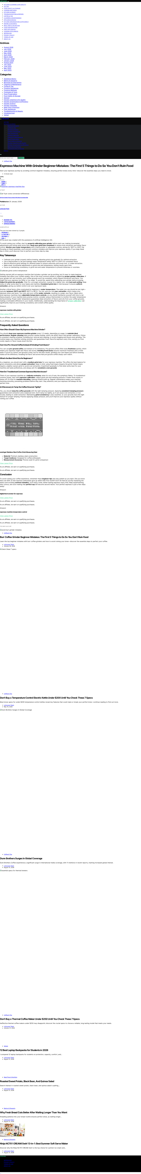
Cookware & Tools (10, 92)
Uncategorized (9, 113)
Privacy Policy (9, 35)
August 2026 (8, 47)
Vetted (6, 6)
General (6, 98)
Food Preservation (10, 27)
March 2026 (8, 57)
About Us (7, 39)
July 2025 (7, 64)
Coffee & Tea (8, 16)
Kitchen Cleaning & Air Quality (15, 4)
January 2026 (9, 61)
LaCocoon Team (4, 208)
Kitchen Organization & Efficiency (16, 21)
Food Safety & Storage (12, 8)
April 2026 (8, 55)
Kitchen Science (10, 12)
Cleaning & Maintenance (12, 18)
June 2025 (8, 66)
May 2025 (7, 68)
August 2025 (8, 63)
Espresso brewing (9, 223)
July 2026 (7, 49)
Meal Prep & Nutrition (12, 25)
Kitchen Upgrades (10, 105)
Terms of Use (8, 37)
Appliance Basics (10, 20)
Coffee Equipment (9, 221)
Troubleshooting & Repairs (14, 14)
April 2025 (8, 70)
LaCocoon (3, 1)
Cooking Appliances (11, 31)
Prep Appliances (10, 29)
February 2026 (9, 59)
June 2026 (8, 51)
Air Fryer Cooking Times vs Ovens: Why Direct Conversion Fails (14, 197)
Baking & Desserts (10, 23)
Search (21, 158)
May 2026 (7, 53)
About (6, 150)
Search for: (3, 156)
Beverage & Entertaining (12, 82)
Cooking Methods (10, 10)
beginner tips (8, 220)
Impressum (8, 33)
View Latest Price (6, 314)
